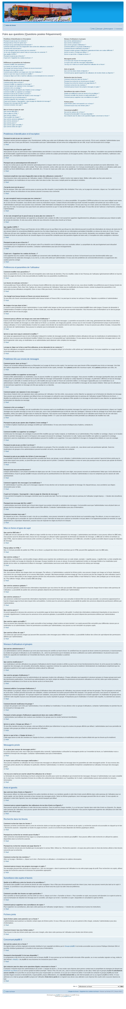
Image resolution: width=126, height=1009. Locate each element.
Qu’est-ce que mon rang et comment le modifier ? (18, 74)
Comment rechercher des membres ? (75, 85)
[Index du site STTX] (38, 12)
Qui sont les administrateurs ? (73, 41)
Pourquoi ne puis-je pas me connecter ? (15, 41)
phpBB (58, 995)
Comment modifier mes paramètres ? (15, 64)
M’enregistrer (109, 28)
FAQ (93, 28)
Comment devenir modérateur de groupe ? (77, 48)
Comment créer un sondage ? (13, 88)
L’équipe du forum (73, 991)
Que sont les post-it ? (10, 123)
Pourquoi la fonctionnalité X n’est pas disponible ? (78, 114)
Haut (7, 144)
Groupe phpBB (70, 946)
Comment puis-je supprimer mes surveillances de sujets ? (81, 97)
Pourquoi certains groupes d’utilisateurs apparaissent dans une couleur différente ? (89, 50)
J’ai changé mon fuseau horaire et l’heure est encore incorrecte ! (23, 68)
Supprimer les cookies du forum (89, 991)
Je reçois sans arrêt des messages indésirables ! (79, 62)
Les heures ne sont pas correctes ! (14, 66)
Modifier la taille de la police (120, 25)
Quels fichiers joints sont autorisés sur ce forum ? (79, 103)
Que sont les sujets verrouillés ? (13, 124)
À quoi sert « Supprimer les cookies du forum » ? (18, 58)
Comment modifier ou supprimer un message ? (18, 84)
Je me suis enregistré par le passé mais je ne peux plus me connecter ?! (25, 52)
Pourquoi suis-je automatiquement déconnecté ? (18, 44)
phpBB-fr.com (67, 996)
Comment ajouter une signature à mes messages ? (19, 86)
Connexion (119, 28)
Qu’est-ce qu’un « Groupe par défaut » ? (76, 52)
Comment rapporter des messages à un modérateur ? (20, 99)
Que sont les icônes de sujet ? (13, 126)
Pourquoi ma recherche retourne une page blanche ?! (80, 83)
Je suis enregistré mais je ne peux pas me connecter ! (20, 50)
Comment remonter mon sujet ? (13, 105)
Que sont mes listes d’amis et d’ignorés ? (76, 71)
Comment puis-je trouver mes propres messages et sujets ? (82, 87)
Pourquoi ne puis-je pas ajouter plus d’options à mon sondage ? (22, 90)
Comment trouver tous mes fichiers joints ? (77, 105)
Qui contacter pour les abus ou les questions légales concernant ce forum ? (86, 115)
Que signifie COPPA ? (10, 54)
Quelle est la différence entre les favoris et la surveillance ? (81, 93)
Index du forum (11, 25)
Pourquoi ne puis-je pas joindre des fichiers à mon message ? (22, 95)
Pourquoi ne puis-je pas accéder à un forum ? (17, 93)
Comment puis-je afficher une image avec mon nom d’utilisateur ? (23, 72)
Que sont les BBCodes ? (11, 111)
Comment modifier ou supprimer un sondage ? (17, 92)
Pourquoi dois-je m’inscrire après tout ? (15, 43)
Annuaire (100, 28)
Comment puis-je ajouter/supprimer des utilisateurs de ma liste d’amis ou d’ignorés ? (89, 73)
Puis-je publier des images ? (12, 117)
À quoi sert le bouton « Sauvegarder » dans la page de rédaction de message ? (27, 101)
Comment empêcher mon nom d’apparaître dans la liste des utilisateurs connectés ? (29, 46)
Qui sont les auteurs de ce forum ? (74, 112)
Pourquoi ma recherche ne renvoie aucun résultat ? (79, 81)
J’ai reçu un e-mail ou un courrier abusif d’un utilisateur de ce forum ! (84, 64)
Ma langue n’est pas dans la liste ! (14, 70)
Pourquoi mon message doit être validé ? (16, 103)
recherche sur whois (10, 971)
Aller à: (75, 986)
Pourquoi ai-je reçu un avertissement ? (15, 97)
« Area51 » (15, 959)
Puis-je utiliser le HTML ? (11, 113)
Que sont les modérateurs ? (72, 43)
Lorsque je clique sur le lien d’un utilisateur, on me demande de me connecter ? (29, 76)
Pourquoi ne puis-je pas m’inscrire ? (14, 56)
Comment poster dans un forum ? (14, 82)
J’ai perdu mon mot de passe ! (13, 48)
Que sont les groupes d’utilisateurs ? (75, 44)
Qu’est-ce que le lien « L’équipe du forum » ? (77, 54)
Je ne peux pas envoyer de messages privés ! (78, 60)
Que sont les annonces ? (11, 121)
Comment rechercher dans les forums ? (76, 79)
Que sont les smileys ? (10, 115)
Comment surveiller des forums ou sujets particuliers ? (80, 95)
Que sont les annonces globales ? (14, 119)
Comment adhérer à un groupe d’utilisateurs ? (77, 46)
